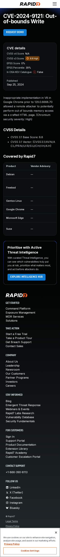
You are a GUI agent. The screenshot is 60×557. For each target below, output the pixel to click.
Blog (8, 401)
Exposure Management (20, 312)
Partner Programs (17, 377)
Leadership (13, 365)
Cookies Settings (30, 550)
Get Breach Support (18, 342)
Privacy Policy (12, 526)
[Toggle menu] (55, 4)
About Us (12, 361)
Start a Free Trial (16, 334)
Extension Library (17, 448)
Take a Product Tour (19, 338)
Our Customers (15, 373)
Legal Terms (12, 521)
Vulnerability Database (20, 417)
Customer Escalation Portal (23, 456)
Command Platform (18, 308)
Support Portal (15, 440)
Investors (12, 381)
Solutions (12, 320)
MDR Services (15, 316)
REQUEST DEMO (15, 32)
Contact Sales (14, 346)
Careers (11, 385)
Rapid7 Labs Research (20, 413)
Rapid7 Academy (16, 452)
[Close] (56, 532)
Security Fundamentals (20, 421)
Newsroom (13, 369)
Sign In (10, 436)
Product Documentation (21, 444)
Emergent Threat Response (23, 405)
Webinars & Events (17, 409)
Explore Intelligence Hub (26, 277)
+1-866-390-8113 (17, 472)
